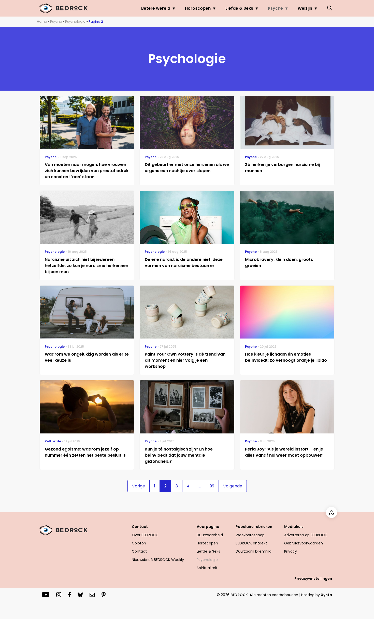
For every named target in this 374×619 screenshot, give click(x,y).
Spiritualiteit (207, 567)
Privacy (290, 551)
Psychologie (75, 21)
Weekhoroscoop (250, 535)
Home (42, 21)
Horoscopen (198, 8)
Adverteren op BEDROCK (305, 535)
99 (212, 486)
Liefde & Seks (239, 8)
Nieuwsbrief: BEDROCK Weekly (158, 559)
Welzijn (305, 8)
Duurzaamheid (210, 535)
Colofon (139, 543)
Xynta (326, 594)
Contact (139, 551)
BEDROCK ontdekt (251, 543)
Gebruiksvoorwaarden (303, 543)
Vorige (138, 486)
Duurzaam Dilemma (253, 551)
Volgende (232, 486)
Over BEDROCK (145, 535)
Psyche (275, 8)
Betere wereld (155, 8)
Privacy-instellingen (313, 578)
